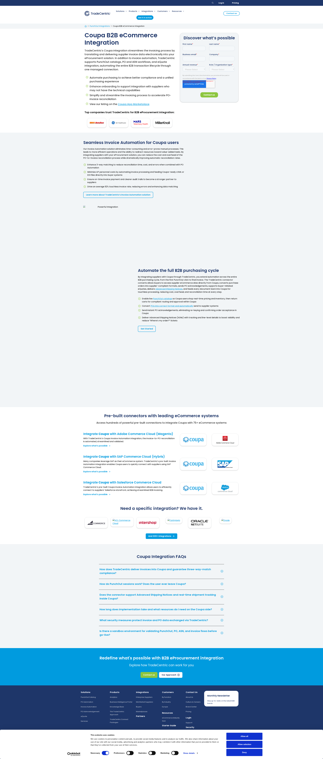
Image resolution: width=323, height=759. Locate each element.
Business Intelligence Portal (121, 702)
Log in (221, 3)
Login (188, 717)
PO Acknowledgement (90, 711)
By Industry (166, 702)
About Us (189, 697)
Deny (244, 752)
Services (84, 721)
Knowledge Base (117, 707)
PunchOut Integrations (100, 26)
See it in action (145, 17)
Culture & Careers (193, 702)
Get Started (147, 328)
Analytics (113, 697)
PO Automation (87, 702)
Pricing (235, 3)
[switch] (130, 753)
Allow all (244, 736)
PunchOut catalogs (162, 298)
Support (189, 722)
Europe (165, 707)
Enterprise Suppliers (144, 697)
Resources (177, 11)
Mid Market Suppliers (144, 702)
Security (190, 727)
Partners (140, 716)
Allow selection (244, 744)
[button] (212, 2)
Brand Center (191, 707)
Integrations (147, 11)
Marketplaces (141, 711)
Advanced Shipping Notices (168, 288)
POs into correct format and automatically (172, 306)
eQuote (84, 716)
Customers (162, 11)
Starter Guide (169, 725)
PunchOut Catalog (88, 697)
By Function (166, 697)
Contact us (231, 13)
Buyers (139, 707)
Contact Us (191, 692)
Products (133, 11)
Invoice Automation (89, 707)
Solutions (120, 11)
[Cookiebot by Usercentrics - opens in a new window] (74, 754)
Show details (189, 753)
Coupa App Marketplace (133, 104)
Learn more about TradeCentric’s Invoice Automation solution (118, 194)
